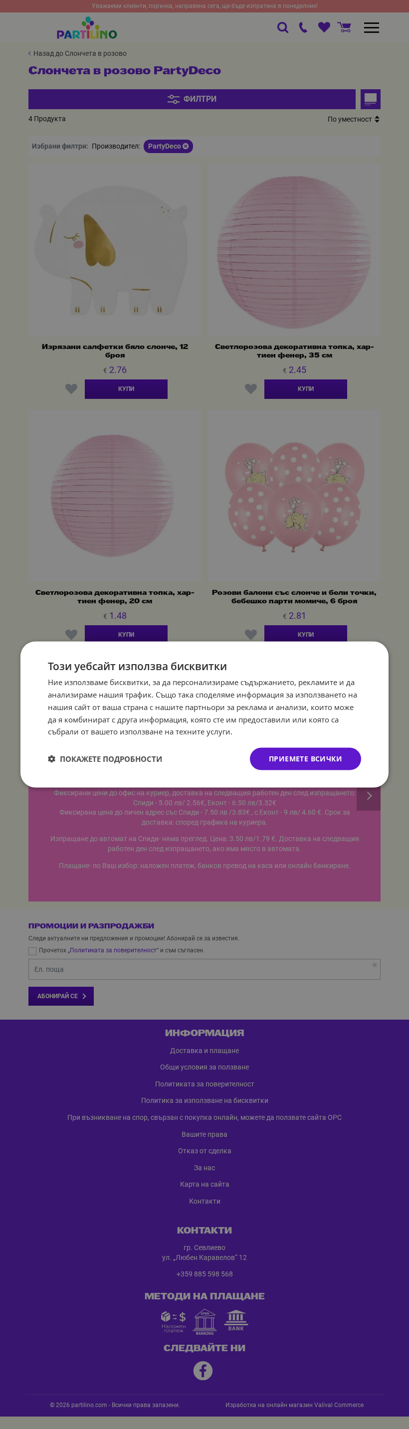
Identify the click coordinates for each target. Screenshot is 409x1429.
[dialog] (204, 715)
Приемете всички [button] (305, 758)
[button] (105, 758)
